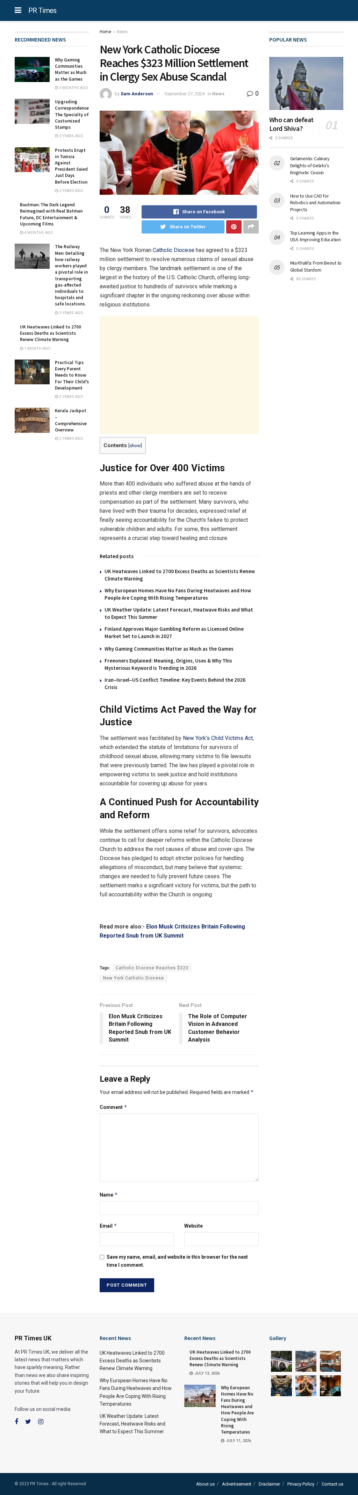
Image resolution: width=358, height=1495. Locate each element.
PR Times (42, 10)
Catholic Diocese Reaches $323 (152, 967)
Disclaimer (269, 1484)
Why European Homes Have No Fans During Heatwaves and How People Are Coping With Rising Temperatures (237, 1410)
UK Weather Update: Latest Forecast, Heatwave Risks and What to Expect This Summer (132, 1424)
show (135, 445)
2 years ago (70, 190)
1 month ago (37, 348)
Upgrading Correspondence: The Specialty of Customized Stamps (72, 114)
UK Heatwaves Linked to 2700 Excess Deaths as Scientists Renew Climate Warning (50, 333)
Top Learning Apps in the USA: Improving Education (315, 236)
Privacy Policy (300, 1484)
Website (193, 1226)
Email (108, 1225)
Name (109, 1194)
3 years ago (70, 136)
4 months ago (38, 232)
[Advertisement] (179, 375)
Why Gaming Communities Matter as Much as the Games (169, 648)
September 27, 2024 (184, 93)
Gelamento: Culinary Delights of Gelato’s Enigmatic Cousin (310, 165)
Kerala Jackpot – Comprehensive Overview (71, 420)
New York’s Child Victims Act (218, 738)
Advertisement (236, 1484)
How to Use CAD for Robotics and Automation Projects (315, 203)
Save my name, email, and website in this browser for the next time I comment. (177, 1260)
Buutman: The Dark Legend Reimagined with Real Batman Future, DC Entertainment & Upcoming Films (51, 214)
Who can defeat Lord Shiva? (291, 124)
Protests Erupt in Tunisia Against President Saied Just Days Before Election (71, 166)
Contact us (332, 1484)
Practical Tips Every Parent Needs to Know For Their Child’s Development (72, 375)
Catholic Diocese (173, 250)
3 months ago (73, 88)
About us (205, 1484)
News (122, 31)
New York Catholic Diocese (133, 978)
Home (105, 31)
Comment (113, 1107)
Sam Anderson (137, 93)
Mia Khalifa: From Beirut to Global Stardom (316, 266)
